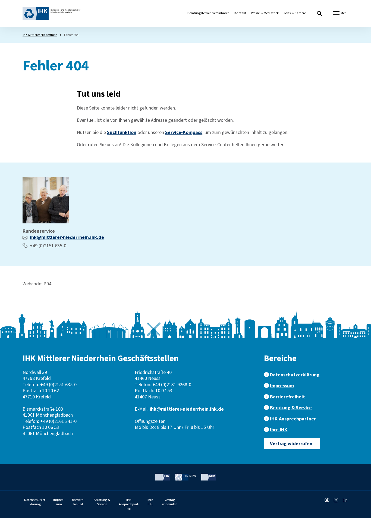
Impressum (282, 385)
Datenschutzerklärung (294, 375)
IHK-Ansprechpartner (293, 419)
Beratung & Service (291, 407)
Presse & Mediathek (265, 13)
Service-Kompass (183, 132)
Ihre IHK (278, 429)
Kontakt (240, 13)
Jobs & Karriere (295, 13)
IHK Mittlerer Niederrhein (40, 34)
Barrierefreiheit (287, 397)
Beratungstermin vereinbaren (208, 13)
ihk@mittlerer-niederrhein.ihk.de (67, 237)
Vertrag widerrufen (291, 443)
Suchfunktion (121, 132)
